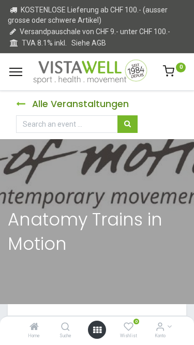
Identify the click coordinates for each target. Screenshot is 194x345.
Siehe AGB (88, 43)
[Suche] (65, 327)
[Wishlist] (128, 327)
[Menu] (15, 72)
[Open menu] (97, 330)
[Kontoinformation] (160, 327)
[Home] (34, 327)
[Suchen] (127, 124)
